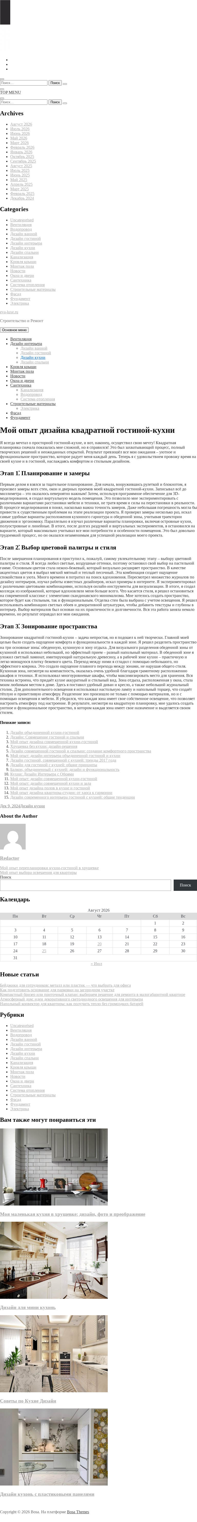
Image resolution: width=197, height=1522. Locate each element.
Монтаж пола (22, 266)
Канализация (21, 257)
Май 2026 (18, 138)
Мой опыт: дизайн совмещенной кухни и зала (50, 783)
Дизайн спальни (24, 252)
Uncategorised (22, 220)
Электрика (19, 303)
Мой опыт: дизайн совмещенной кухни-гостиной (53, 779)
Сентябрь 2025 (23, 161)
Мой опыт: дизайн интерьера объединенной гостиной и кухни (65, 755)
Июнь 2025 (20, 175)
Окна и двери (22, 275)
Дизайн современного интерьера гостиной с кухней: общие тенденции (72, 797)
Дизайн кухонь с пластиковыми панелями (47, 1494)
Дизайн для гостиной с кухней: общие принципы (53, 765)
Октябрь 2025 (22, 156)
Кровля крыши (23, 261)
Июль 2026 (19, 129)
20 (99, 944)
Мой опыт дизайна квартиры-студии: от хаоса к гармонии (61, 792)
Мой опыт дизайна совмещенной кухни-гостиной (54, 742)
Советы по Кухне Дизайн (28, 1401)
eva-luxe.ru (9, 312)
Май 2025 (18, 180)
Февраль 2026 (22, 147)
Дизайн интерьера (26, 243)
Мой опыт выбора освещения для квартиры (38, 872)
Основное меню (14, 330)
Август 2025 (21, 166)
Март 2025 (19, 189)
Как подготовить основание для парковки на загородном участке (57, 990)
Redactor (9, 858)
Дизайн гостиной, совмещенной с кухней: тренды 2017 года (63, 760)
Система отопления (27, 285)
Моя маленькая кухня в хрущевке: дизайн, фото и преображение (72, 1214)
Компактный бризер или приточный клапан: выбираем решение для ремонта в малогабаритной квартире (92, 994)
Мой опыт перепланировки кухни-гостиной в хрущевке (49, 868)
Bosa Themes (78, 1512)
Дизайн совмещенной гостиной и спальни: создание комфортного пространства (80, 751)
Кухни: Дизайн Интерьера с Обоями (42, 774)
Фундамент (20, 298)
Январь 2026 (21, 152)
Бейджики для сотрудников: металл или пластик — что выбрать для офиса (65, 985)
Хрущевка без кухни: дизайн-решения (43, 746)
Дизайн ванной (23, 234)
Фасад (15, 294)
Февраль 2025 (22, 193)
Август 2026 (21, 124)
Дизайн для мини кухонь (28, 1307)
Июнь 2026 (20, 133)
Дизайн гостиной (25, 238)
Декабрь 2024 (22, 198)
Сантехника (20, 280)
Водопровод (21, 229)
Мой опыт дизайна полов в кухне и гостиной (50, 788)
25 (44, 951)
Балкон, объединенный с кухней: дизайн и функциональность (64, 769)
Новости (17, 271)
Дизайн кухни (22, 248)
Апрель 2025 (21, 184)
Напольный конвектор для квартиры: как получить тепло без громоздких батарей (71, 1004)
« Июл (96, 963)
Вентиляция (21, 224)
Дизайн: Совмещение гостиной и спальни (47, 737)
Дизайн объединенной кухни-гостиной (44, 732)
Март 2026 (19, 143)
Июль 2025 (19, 170)
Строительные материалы (33, 289)
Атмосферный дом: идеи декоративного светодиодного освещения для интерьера (71, 999)
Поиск (5, 877)
